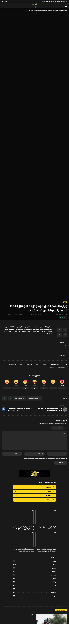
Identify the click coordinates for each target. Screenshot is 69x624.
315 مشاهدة (55, 314)
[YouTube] (5, 1)
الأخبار (65, 302)
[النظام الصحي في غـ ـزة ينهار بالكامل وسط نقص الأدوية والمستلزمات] (23, 517)
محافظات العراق (15, 314)
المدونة (54, 571)
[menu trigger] (65, 5)
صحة (55, 585)
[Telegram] (3, 1)
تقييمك (65, 428)
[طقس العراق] (62, 349)
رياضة (54, 582)
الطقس (54, 568)
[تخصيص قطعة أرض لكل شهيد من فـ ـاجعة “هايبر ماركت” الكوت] (23, 539)
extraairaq (45, 314)
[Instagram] (7, 1)
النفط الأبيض (31, 314)
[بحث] (3, 5)
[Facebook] (11, 1)
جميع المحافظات (22, 314)
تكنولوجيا (53, 575)
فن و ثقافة (53, 592)
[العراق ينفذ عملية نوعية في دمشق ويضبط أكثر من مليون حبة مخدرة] (45, 539)
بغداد (27, 314)
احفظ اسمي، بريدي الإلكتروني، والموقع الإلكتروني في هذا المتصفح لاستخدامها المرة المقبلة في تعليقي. (44, 458)
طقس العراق (62, 355)
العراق (36, 314)
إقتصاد (54, 561)
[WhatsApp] (62, 317)
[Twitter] (9, 1)
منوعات (54, 596)
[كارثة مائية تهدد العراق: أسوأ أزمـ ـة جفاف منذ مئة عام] (45, 517)
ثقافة (54, 578)
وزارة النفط (9, 314)
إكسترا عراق (40, 314)
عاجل (55, 589)
